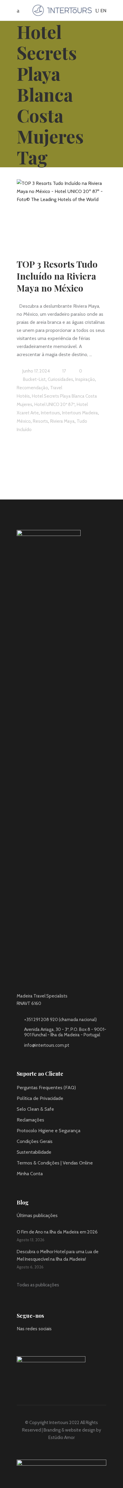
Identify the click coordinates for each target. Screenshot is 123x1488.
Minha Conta (30, 1173)
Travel (56, 387)
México (24, 421)
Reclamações (30, 1120)
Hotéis (23, 396)
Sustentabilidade (34, 1152)
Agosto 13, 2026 (30, 1239)
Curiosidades (60, 379)
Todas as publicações (38, 1285)
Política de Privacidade (40, 1098)
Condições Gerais (35, 1141)
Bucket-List (34, 379)
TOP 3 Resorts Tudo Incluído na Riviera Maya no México (57, 276)
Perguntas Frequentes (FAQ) (46, 1087)
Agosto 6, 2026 (30, 1267)
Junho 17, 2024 (35, 371)
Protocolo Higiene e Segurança (48, 1130)
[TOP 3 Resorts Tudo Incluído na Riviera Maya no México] (61, 211)
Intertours (50, 413)
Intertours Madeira (80, 413)
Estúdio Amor (61, 1437)
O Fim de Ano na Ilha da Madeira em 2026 (57, 1232)
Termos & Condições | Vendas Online (55, 1163)
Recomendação (32, 387)
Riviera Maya (62, 421)
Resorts (40, 421)
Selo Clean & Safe (35, 1109)
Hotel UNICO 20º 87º (54, 404)
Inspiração (85, 379)
